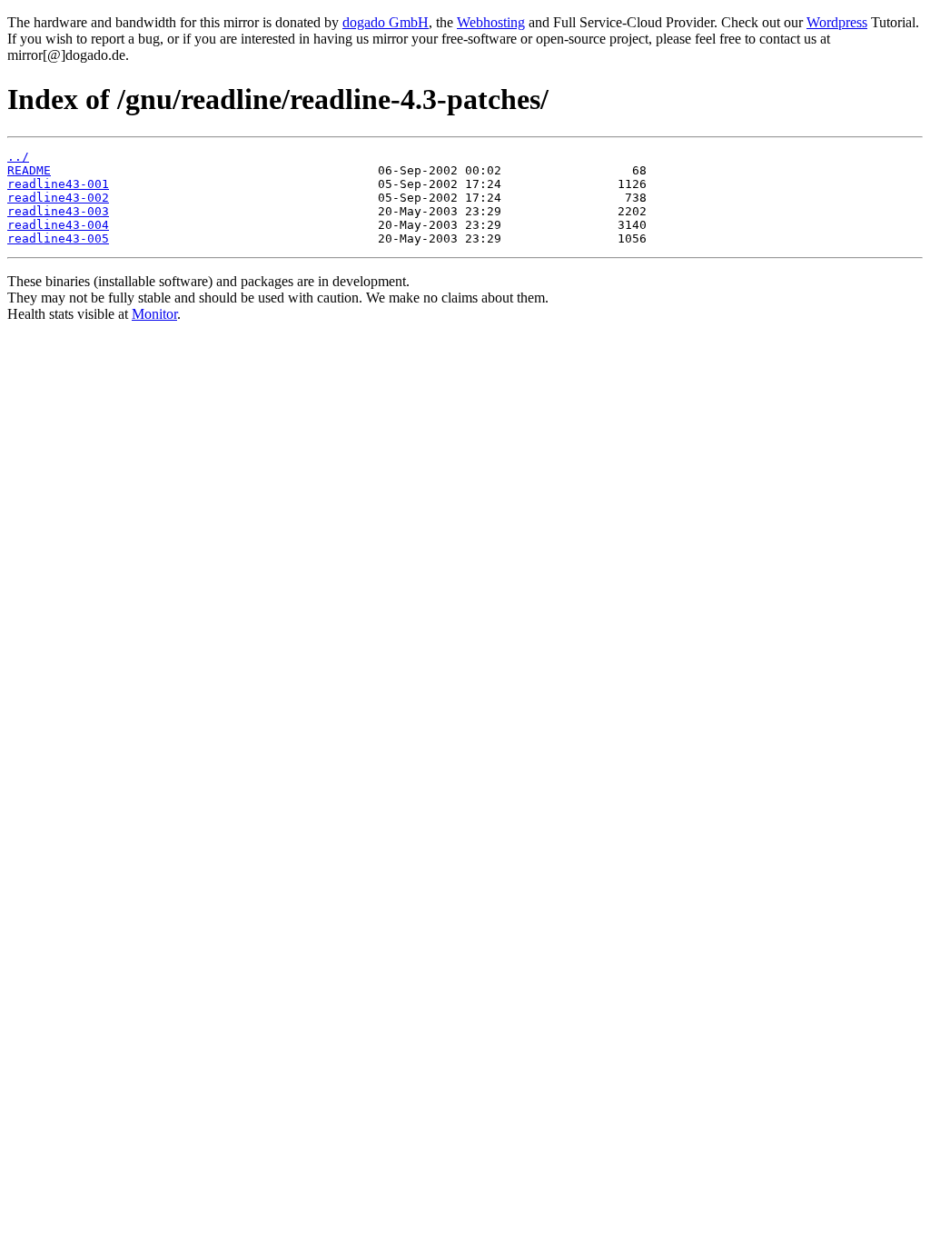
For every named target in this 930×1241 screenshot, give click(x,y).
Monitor (154, 314)
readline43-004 (58, 225)
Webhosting (491, 22)
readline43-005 (58, 238)
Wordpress (836, 22)
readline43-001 (58, 184)
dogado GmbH (385, 22)
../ (18, 157)
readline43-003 (58, 211)
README (29, 170)
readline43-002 (58, 197)
